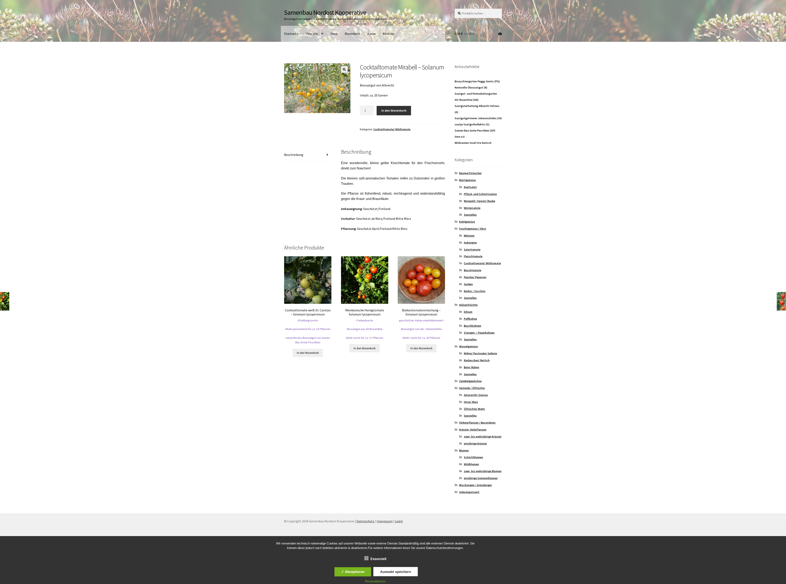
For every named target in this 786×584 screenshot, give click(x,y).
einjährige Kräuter (475, 443)
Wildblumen (471, 464)
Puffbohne (470, 319)
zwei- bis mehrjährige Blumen (482, 471)
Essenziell (378, 559)
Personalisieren (375, 581)
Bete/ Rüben (471, 367)
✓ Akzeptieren (352, 572)
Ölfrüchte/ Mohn (474, 409)
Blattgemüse (467, 180)
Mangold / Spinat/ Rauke (479, 201)
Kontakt (389, 34)
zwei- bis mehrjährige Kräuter (482, 436)
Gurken (468, 284)
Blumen (464, 450)
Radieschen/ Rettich (477, 360)
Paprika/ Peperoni (475, 277)
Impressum (385, 521)
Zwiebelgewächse (470, 381)
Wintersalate (472, 208)
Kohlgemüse (467, 221)
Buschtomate (472, 270)
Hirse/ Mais (471, 402)
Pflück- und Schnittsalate (480, 194)
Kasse (371, 34)
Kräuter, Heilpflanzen (472, 429)
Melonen (469, 235)
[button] (344, 69)
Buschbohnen (472, 326)
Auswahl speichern (395, 572)
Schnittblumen (473, 457)
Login (399, 521)
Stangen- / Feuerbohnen (479, 333)
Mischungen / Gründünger (475, 485)
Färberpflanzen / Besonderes (477, 422)
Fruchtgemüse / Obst (472, 228)
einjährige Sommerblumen (481, 478)
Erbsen (468, 312)
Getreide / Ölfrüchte (472, 388)
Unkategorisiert (469, 492)
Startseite (291, 34)
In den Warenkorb (394, 110)
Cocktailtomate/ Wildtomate (391, 129)
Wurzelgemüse (468, 346)
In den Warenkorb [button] (308, 353)
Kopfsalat (470, 187)
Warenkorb (352, 34)
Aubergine (470, 242)
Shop (334, 34)
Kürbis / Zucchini (474, 291)
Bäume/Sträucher (470, 173)
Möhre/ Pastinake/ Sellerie (480, 353)
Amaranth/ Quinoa (476, 395)
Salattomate (472, 249)
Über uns (312, 34)
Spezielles (470, 215)
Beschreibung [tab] (293, 155)
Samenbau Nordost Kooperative (325, 12)
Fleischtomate (473, 256)
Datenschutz (365, 521)
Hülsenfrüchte (468, 305)
